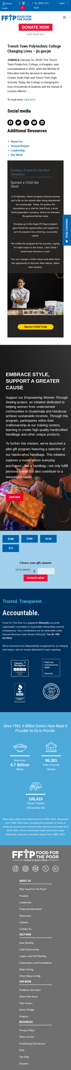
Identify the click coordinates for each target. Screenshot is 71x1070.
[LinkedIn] (56, 868)
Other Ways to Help (29, 976)
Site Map (24, 1056)
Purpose (23, 895)
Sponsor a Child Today (35, 326)
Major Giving (26, 969)
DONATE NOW (35, 578)
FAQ (21, 1050)
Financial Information (30, 909)
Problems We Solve (30, 990)
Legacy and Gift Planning (32, 956)
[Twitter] (45, 868)
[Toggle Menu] (64, 17)
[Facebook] (15, 868)
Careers (23, 922)
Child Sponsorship (29, 949)
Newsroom (25, 915)
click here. (30, 99)
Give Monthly (35, 34)
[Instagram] (25, 868)
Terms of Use (26, 1036)
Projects (23, 1016)
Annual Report (20, 146)
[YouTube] (35, 868)
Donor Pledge (26, 1009)
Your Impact (25, 1003)
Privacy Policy (27, 1030)
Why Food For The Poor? (33, 889)
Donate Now (35, 27)
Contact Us (25, 929)
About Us (17, 141)
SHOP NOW (14, 497)
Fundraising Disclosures (32, 1043)
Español (23, 1063)
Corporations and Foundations (35, 962)
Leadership (18, 150)
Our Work (17, 155)
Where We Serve (28, 996)
